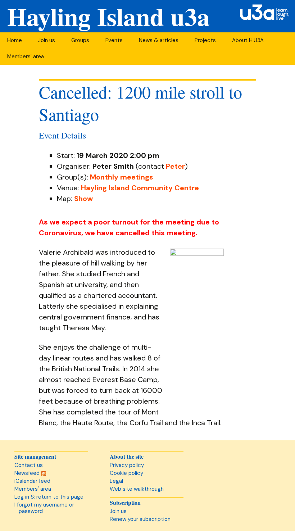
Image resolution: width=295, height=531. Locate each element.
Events (114, 40)
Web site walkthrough (137, 489)
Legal (116, 481)
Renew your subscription (140, 519)
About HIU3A (248, 40)
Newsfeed (27, 473)
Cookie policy (126, 473)
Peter (175, 166)
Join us (46, 40)
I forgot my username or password (44, 508)
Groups (80, 40)
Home (14, 40)
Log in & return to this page (48, 496)
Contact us (28, 465)
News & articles (158, 40)
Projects (205, 40)
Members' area (25, 56)
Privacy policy (127, 465)
